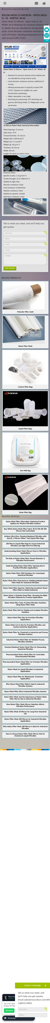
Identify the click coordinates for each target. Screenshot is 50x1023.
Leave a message (32, 985)
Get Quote (9, 1010)
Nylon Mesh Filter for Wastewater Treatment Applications (25, 678)
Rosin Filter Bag (25, 512)
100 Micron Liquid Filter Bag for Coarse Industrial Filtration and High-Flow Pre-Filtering (25, 545)
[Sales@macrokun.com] (46, 29)
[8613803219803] (46, 35)
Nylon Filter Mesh (22, 9)
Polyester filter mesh (25, 312)
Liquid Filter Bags (25, 429)
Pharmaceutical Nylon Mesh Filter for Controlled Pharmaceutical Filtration (25, 656)
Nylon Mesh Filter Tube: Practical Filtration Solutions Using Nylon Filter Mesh (25, 604)
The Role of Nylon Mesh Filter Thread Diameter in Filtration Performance (25, 559)
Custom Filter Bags (25, 387)
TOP (46, 40)
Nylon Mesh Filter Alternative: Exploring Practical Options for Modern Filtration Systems (25, 523)
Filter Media (12, 9)
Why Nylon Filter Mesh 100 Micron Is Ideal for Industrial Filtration (25, 727)
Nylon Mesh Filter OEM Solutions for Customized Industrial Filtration (25, 574)
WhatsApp (11, 1018)
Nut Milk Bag (25, 471)
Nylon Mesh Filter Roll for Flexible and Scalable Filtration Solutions (25, 611)
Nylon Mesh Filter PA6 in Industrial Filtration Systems (25, 692)
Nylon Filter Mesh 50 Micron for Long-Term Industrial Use (25, 713)
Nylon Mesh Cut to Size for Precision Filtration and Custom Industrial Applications (25, 626)
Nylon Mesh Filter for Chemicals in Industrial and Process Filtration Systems (25, 633)
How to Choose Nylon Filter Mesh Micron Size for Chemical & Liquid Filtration (25, 735)
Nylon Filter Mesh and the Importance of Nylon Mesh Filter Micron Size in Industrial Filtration (25, 698)
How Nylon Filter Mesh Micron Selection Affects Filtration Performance (25, 705)
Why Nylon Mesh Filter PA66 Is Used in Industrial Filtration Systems (25, 685)
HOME (6, 9)
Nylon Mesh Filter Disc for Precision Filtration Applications (25, 619)
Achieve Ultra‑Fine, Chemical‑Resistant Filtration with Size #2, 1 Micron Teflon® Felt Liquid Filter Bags (25, 537)
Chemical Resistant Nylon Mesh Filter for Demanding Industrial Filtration (25, 648)
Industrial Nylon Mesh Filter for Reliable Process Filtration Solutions (25, 641)
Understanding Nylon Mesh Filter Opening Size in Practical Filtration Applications (25, 567)
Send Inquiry (10, 268)
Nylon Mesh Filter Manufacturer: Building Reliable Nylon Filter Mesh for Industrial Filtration (25, 582)
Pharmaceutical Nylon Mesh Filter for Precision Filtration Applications (25, 663)
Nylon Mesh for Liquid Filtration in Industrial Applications (25, 670)
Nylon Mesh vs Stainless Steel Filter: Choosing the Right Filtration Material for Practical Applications (25, 596)
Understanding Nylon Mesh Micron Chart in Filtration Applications (25, 552)
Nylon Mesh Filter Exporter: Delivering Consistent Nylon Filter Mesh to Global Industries (25, 589)
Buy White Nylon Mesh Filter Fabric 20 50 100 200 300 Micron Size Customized (25, 530)
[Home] (2, 9)
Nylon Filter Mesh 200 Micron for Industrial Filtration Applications (25, 720)
